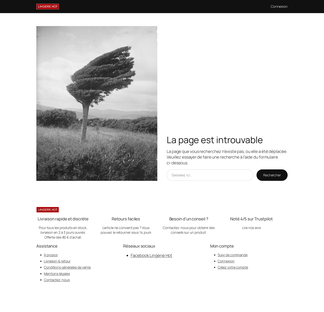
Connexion (226, 261)
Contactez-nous (57, 280)
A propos (51, 255)
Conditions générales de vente (67, 267)
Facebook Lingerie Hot (151, 255)
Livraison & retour (57, 261)
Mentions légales (57, 273)
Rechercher (272, 175)
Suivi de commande (233, 255)
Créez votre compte (233, 267)
